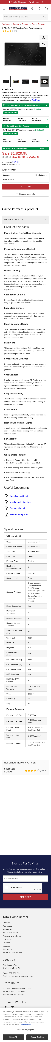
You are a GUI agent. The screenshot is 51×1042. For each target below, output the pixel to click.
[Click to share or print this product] (43, 37)
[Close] (48, 1011)
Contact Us (7, 949)
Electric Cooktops (38, 24)
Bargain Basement (10, 932)
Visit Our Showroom (19, 2)
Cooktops (25, 24)
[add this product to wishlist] (43, 44)
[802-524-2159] (39, 9)
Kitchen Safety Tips (19, 514)
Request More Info (27, 194)
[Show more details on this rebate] (46, 105)
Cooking (16, 24)
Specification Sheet (19, 496)
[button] (4, 9)
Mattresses (7, 926)
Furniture (6, 922)
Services (6, 942)
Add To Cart (25, 187)
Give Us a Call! (37, 2)
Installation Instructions (20, 502)
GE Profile (15, 162)
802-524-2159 (15, 973)
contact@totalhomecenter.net (20, 976)
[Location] (32, 9)
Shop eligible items (10, 113)
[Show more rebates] (47, 119)
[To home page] (18, 8)
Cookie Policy (25, 1024)
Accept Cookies (37, 1037)
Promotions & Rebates (12, 936)
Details (42, 148)
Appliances (6, 24)
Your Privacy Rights (25, 1030)
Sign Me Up (25, 897)
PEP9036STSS (14, 165)
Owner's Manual (17, 508)
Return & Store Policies (12, 952)
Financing (7, 939)
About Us (6, 946)
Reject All (13, 1037)
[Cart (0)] (47, 9)
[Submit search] (44, 16)
